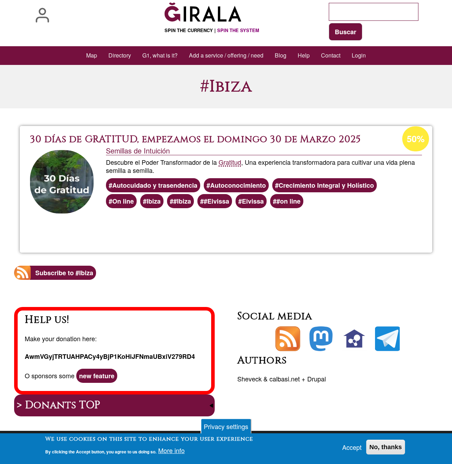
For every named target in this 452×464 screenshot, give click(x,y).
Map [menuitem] (91, 55)
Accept (352, 447)
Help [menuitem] (304, 55)
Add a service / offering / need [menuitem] (226, 55)
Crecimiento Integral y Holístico (326, 185)
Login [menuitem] (359, 55)
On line (123, 201)
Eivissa (253, 201)
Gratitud (230, 162)
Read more (242, 228)
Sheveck (249, 378)
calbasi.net (284, 378)
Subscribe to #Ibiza (64, 272)
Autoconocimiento (238, 185)
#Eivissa (216, 201)
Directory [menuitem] (119, 55)
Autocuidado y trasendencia (154, 185)
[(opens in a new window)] (321, 338)
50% (415, 138)
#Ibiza (182, 201)
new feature (96, 375)
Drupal (316, 378)
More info (171, 450)
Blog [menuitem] (280, 55)
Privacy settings (226, 426)
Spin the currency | (212, 30)
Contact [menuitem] (330, 55)
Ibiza (154, 201)
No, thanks (385, 447)
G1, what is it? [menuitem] (160, 55)
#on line (288, 201)
